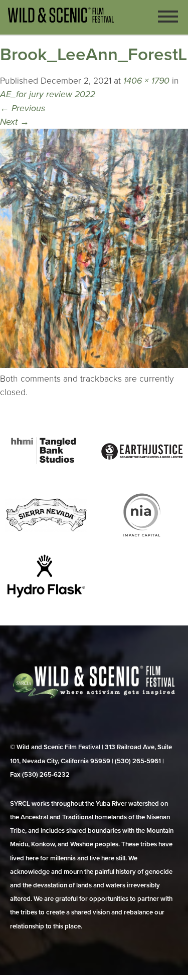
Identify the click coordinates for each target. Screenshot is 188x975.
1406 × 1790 (146, 81)
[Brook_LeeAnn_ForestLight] (94, 365)
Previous (22, 108)
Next (14, 122)
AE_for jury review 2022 (47, 94)
